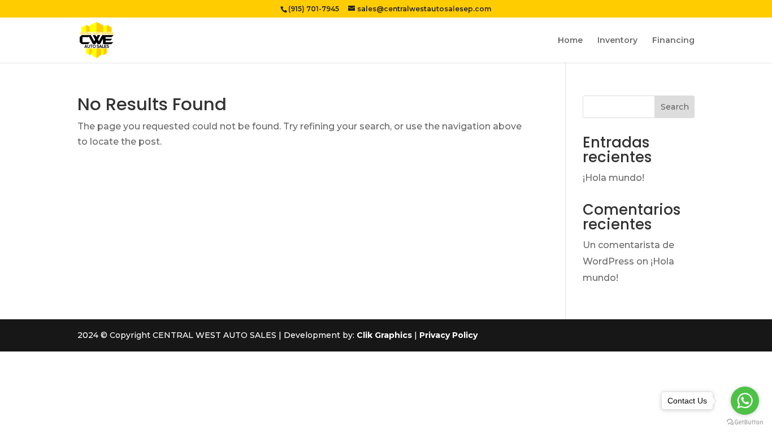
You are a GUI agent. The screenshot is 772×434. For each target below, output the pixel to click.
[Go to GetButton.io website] (745, 422)
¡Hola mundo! (613, 177)
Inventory (617, 40)
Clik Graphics (384, 335)
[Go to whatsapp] (745, 401)
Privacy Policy (448, 335)
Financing (673, 40)
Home (570, 40)
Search (675, 107)
